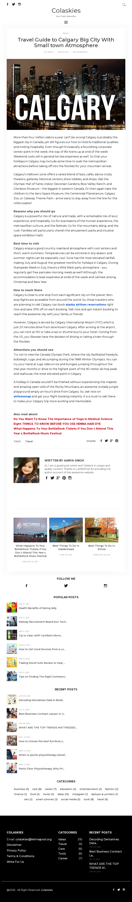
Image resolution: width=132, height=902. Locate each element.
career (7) (51, 789)
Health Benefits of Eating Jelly (38, 608)
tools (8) (89, 799)
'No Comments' (80, 52)
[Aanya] (66, 94)
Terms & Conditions (20, 856)
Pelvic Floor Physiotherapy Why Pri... (42, 768)
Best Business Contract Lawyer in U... (42, 713)
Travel (66, 33)
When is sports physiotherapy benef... (42, 755)
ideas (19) (63, 794)
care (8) (36, 789)
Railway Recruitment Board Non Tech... (43, 621)
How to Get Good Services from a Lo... (42, 649)
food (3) (35, 794)
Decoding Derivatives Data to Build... (41, 700)
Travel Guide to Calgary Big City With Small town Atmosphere (66, 42)
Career (63, 858)
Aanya (50, 52)
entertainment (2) (91, 789)
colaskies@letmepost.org (33, 839)
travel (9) (102, 799)
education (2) (68, 789)
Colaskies (66, 10)
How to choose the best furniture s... (41, 741)
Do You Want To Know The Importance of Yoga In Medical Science (63, 419)
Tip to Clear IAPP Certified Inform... (40, 635)
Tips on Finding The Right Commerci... (43, 676)
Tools (62, 853)
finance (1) (20, 794)
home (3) (48, 794)
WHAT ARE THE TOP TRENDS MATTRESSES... (48, 727)
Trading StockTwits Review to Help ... (42, 663)
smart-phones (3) (47, 799)
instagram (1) (80, 794)
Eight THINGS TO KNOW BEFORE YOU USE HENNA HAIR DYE (57, 423)
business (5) (21, 789)
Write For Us (15, 861)
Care (61, 848)
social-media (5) (70, 799)
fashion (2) (111, 789)
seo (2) (28, 799)
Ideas (62, 839)
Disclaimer (14, 844)
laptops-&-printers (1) (104, 794)
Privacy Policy (16, 850)
